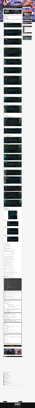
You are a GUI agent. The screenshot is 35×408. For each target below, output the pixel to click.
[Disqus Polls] (12, 364)
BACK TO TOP (12, 355)
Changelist (4, 21)
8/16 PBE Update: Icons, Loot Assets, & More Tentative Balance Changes (11, 348)
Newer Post (5, 401)
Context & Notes (6, 17)
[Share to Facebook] (5, 356)
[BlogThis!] (4, 356)
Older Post (20, 401)
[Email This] (3, 356)
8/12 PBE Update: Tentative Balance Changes (9, 347)
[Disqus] (12, 378)
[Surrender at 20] (17, 2)
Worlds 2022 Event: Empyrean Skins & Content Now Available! (28, 29)
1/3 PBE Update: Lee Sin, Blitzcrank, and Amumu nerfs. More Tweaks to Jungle (28, 27)
